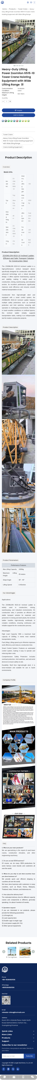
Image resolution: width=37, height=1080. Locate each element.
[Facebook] (3, 1069)
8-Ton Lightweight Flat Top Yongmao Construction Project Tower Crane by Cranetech (12, 957)
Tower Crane (8, 134)
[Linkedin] (8, 1069)
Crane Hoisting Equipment (12, 147)
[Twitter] (13, 1069)
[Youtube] (18, 1069)
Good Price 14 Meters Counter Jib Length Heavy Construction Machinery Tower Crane (25, 957)
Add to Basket (18, 115)
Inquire (19, 110)
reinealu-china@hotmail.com (13, 1012)
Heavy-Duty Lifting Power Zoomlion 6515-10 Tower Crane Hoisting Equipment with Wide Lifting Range (18, 141)
